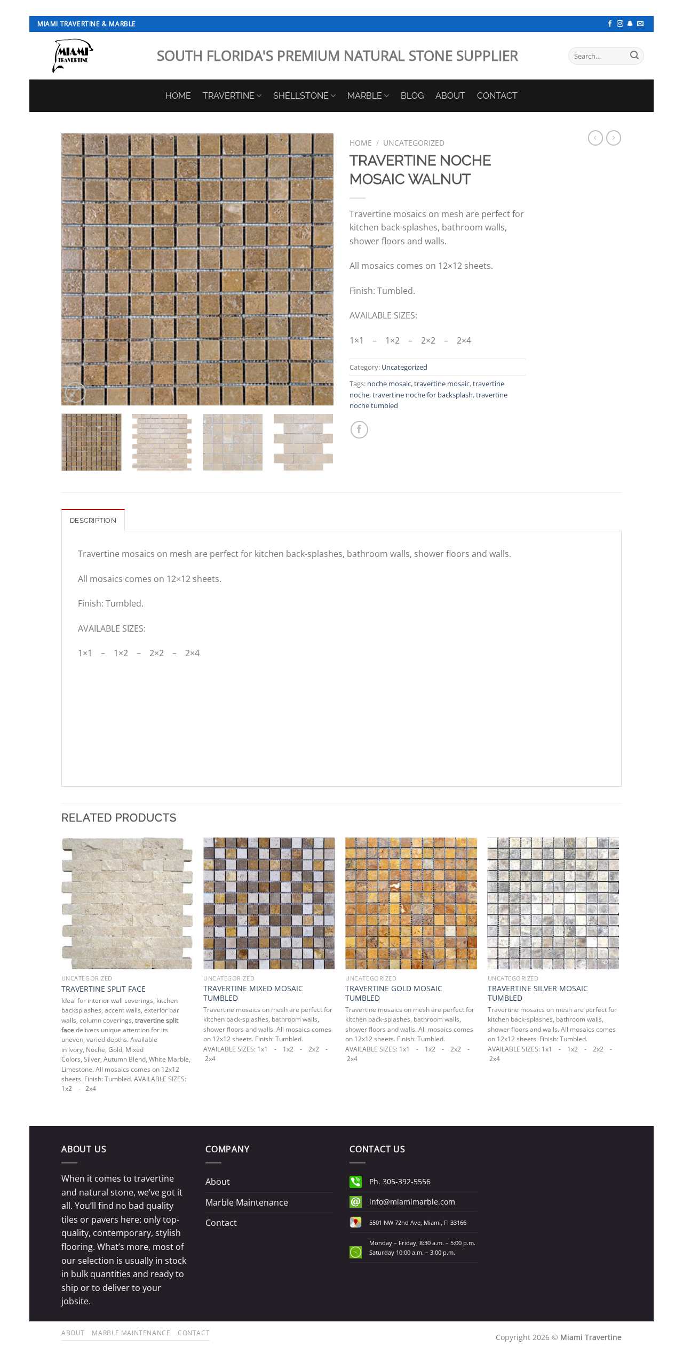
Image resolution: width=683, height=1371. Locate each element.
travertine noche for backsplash (422, 395)
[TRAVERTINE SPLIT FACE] (127, 903)
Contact (221, 1223)
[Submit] (634, 56)
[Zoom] (75, 392)
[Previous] (80, 269)
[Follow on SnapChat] (630, 24)
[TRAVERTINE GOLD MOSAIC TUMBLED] (411, 903)
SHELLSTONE (301, 96)
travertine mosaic (442, 383)
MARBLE (364, 96)
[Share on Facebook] (359, 430)
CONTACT (497, 96)
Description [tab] (93, 520)
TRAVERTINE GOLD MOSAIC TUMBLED (393, 993)
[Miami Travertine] (89, 55)
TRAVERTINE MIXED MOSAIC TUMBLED (253, 993)
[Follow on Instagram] (620, 24)
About (217, 1181)
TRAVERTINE (229, 96)
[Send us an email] (640, 24)
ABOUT (450, 96)
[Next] (314, 269)
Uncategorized (413, 143)
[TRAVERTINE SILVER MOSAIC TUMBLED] (554, 903)
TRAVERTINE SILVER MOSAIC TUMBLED (538, 993)
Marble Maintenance (246, 1202)
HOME (178, 96)
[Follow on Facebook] (610, 24)
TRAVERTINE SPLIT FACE (103, 989)
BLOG (412, 96)
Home (361, 143)
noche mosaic (389, 383)
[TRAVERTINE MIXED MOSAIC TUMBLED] (269, 903)
